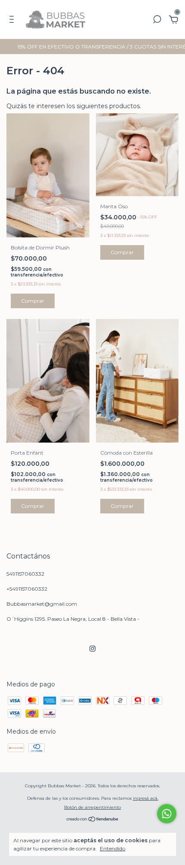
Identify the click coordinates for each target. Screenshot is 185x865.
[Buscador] (157, 20)
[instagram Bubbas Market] (92, 648)
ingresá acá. (145, 798)
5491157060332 (25, 574)
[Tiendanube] (93, 819)
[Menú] (13, 20)
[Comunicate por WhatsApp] (166, 813)
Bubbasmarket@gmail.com (41, 604)
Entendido (112, 848)
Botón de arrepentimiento (92, 807)
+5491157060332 (26, 589)
